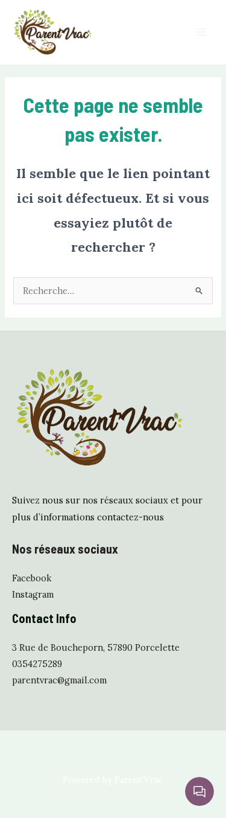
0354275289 (37, 663)
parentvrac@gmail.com (59, 680)
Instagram (33, 594)
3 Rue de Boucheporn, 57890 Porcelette (96, 647)
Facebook (31, 578)
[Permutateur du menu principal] (201, 32)
